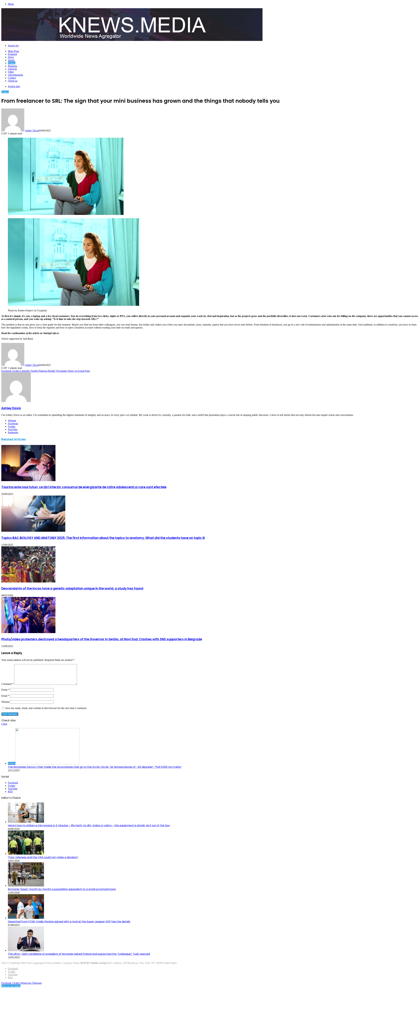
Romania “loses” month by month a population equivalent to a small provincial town (62, 889)
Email (5, 695)
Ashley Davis (32, 130)
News (11, 57)
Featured (12, 54)
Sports (11, 60)
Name (5, 689)
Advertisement (15, 74)
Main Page (13, 51)
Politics (11, 63)
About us (12, 80)
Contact (12, 77)
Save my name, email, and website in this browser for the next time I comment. (46, 708)
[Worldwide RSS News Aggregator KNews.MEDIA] (131, 40)
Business (12, 66)
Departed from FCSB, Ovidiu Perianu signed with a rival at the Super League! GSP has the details (69, 921)
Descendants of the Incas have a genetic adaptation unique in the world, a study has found (72, 588)
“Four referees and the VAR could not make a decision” (43, 857)
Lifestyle (12, 69)
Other (11, 71)
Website (5, 701)
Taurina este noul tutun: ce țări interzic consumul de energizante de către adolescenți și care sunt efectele (83, 487)
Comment (7, 684)
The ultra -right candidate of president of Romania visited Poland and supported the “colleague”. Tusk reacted (79, 954)
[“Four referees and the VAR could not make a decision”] (26, 853)
